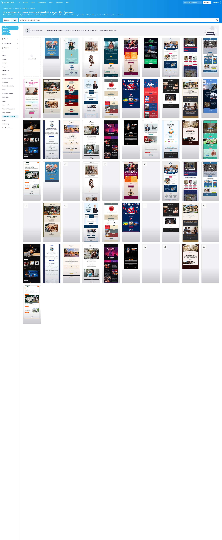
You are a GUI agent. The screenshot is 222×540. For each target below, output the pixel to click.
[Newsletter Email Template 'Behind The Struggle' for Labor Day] (210, 57)
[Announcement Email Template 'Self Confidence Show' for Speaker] (131, 139)
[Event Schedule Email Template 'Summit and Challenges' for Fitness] (131, 57)
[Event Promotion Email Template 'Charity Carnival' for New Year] (210, 139)
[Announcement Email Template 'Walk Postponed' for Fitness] (52, 57)
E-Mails (14, 20)
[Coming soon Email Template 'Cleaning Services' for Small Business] (171, 139)
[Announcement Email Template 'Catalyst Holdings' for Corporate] (111, 57)
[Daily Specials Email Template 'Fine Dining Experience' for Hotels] (71, 139)
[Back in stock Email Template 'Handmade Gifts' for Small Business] (52, 98)
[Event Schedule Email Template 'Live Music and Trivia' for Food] (71, 98)
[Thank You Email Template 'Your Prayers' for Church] (190, 139)
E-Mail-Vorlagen (7, 8)
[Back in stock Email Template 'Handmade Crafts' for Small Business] (171, 98)
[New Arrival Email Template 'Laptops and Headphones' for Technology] (32, 139)
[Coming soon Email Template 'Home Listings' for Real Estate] (32, 181)
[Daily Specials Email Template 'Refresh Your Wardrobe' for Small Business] (91, 57)
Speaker (24, 8)
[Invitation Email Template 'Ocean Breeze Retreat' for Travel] (91, 139)
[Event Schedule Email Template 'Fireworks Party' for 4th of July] (151, 98)
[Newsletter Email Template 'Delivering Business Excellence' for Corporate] (91, 98)
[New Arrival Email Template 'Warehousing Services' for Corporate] (190, 57)
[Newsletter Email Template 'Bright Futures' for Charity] (171, 57)
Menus (17, 8)
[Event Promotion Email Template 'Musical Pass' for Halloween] (111, 139)
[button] (17, 39)
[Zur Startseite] (7, 2)
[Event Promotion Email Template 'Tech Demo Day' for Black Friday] (151, 57)
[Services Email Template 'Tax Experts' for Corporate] (151, 139)
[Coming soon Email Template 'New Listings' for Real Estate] (190, 98)
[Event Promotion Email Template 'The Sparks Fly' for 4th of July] (131, 98)
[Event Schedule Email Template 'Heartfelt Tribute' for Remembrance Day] (111, 98)
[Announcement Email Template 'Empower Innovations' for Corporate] (71, 57)
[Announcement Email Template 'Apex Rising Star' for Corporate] (52, 139)
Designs (6, 20)
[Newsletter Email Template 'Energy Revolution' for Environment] (210, 98)
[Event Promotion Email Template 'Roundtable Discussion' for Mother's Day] (32, 98)
